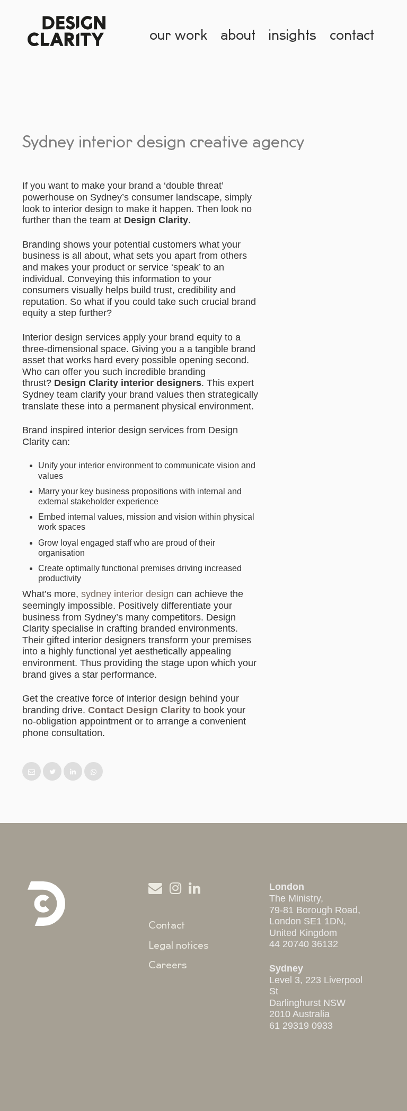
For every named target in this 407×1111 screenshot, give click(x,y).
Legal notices (178, 945)
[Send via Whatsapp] (93, 771)
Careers (167, 965)
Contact (166, 925)
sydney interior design (127, 594)
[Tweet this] (53, 771)
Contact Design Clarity (139, 710)
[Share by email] (32, 771)
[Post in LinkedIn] (74, 771)
